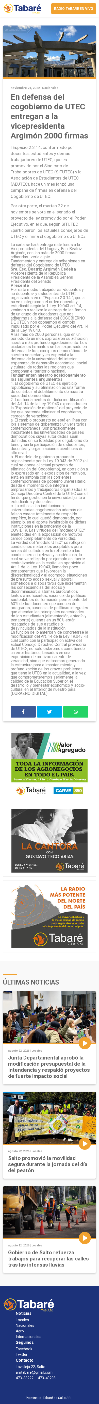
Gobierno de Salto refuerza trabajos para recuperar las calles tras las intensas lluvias (48, 1258)
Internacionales (28, 1336)
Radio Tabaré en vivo (73, 9)
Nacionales (50, 88)
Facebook (24, 1349)
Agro (20, 1331)
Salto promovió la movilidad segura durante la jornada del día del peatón (47, 1164)
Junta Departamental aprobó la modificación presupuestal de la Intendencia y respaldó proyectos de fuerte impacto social (49, 1067)
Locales (36, 1050)
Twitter (21, 1354)
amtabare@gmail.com (34, 1372)
